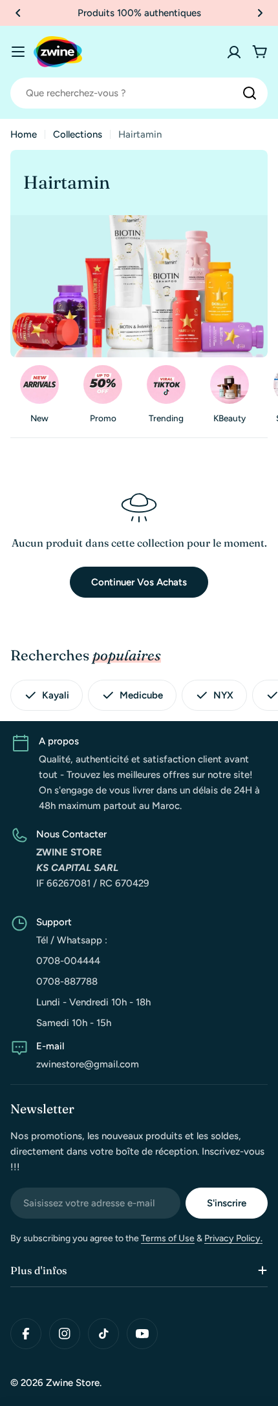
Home (23, 134)
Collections (77, 134)
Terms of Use (168, 1238)
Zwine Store (73, 1383)
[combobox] (139, 93)
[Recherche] (249, 93)
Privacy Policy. (233, 1238)
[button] (18, 13)
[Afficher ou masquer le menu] (18, 51)
